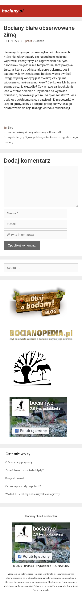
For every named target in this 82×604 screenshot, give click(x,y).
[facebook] (41, 562)
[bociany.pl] (13, 11)
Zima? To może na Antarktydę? (24, 470)
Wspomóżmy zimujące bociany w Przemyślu (35, 132)
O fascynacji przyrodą (18, 462)
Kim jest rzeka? (14, 478)
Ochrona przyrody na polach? (23, 486)
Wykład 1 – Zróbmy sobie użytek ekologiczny (32, 494)
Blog (10, 127)
